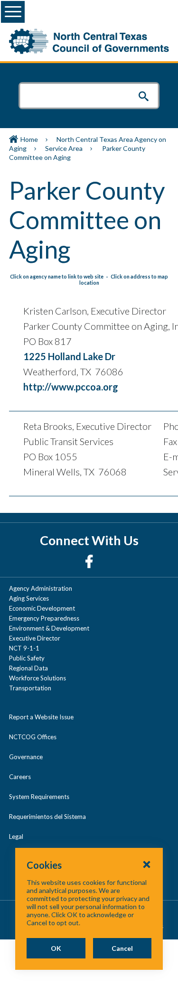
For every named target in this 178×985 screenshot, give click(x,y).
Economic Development (42, 608)
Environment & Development (49, 628)
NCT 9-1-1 (24, 648)
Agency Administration (40, 588)
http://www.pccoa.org (70, 386)
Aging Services (29, 598)
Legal (16, 836)
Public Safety (27, 658)
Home (29, 139)
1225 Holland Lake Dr (69, 356)
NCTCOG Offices (32, 737)
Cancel (122, 948)
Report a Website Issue (41, 717)
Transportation (30, 688)
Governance (26, 757)
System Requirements (39, 796)
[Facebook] (89, 561)
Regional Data (28, 668)
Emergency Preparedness (44, 618)
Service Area (64, 148)
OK (56, 948)
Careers (20, 777)
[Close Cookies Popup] (146, 864)
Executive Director (34, 638)
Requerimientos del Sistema (47, 816)
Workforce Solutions (37, 678)
